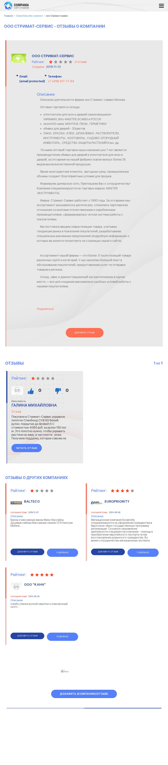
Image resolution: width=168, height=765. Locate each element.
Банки (13, 725)
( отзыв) (81, 62)
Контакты (18, 749)
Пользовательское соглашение (54, 749)
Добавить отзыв (84, 333)
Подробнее (62, 552)
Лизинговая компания (137, 729)
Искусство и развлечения (78, 733)
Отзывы (22, 682)
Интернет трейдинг (74, 725)
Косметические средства (78, 737)
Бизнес (14, 729)
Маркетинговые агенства (140, 733)
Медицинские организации (140, 737)
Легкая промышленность (139, 725)
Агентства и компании (23, 721)
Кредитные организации (139, 721)
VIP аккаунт (69, 682)
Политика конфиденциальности (106, 749)
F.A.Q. (124, 682)
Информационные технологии (80, 729)
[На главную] (16, 5)
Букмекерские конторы (23, 733)
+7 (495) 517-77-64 (61, 81)
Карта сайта (144, 682)
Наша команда (146, 749)
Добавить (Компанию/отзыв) (84, 693)
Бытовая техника (20, 737)
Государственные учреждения (80, 721)
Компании (44, 682)
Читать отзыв (26, 448)
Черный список (100, 682)
